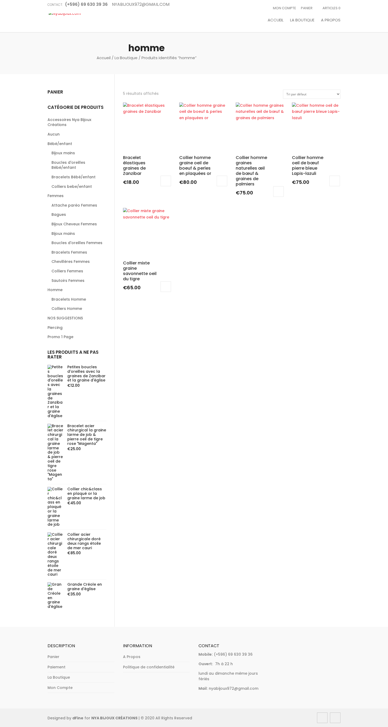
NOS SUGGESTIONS (65, 318)
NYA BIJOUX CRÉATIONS (114, 718)
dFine (77, 718)
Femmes (56, 195)
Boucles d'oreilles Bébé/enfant (68, 165)
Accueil (275, 20)
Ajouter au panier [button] (165, 181)
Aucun (54, 134)
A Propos (330, 20)
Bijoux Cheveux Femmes (74, 224)
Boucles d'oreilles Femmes (76, 242)
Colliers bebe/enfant (71, 186)
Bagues (58, 214)
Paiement (56, 667)
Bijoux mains (63, 153)
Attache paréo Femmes (74, 205)
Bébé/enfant (60, 143)
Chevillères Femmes (70, 261)
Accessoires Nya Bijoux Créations (69, 122)
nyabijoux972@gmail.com (233, 688)
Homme (55, 289)
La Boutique (302, 20)
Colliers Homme (66, 308)
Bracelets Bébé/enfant (73, 177)
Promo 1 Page (60, 336)
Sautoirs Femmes (67, 280)
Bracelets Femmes (69, 252)
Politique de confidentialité (148, 667)
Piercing (55, 327)
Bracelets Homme (68, 299)
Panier (307, 8)
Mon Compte (284, 8)
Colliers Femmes (67, 271)
